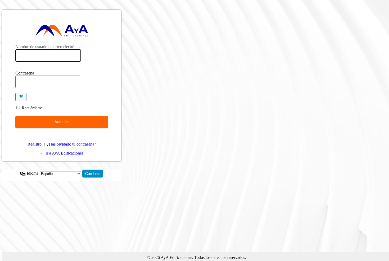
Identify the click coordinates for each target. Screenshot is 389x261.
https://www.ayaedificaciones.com (61, 30)
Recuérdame (32, 108)
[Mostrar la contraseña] (20, 97)
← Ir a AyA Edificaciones (61, 153)
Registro (35, 144)
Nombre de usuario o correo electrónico (48, 46)
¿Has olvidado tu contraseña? (71, 144)
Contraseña (24, 73)
